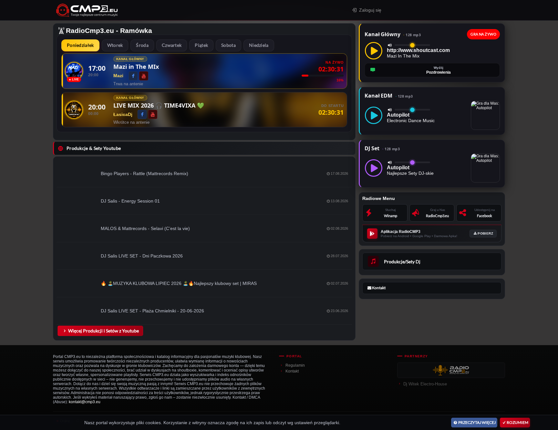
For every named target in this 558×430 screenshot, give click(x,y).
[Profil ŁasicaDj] (74, 110)
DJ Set (382, 148)
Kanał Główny (393, 34)
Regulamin (295, 365)
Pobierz (485, 233)
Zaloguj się (370, 10)
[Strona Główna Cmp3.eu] (143, 10)
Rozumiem (517, 422)
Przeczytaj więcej (477, 422)
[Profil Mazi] (74, 71)
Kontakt (292, 371)
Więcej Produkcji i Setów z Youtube (103, 330)
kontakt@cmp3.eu (84, 402)
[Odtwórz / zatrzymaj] (374, 51)
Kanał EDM (389, 95)
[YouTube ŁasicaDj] (152, 114)
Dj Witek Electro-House (425, 384)
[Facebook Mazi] (133, 75)
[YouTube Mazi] (143, 75)
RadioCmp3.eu (90, 30)
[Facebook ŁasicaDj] (142, 114)
